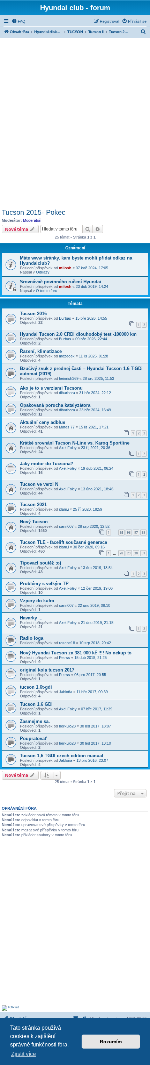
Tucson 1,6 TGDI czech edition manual (61, 755)
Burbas (65, 318)
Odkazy (43, 272)
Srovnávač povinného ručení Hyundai (60, 281)
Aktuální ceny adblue (42, 422)
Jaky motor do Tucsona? (46, 463)
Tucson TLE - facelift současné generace (63, 542)
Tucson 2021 (33, 504)
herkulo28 (67, 726)
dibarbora (67, 393)
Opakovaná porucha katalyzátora (55, 405)
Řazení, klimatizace (41, 351)
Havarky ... (31, 617)
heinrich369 (68, 378)
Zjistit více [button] (23, 1054)
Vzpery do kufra (37, 600)
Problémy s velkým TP (44, 583)
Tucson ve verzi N (39, 484)
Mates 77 (67, 427)
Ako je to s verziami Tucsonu (51, 388)
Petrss (64, 657)
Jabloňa (65, 692)
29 (128, 553)
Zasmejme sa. (35, 721)
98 (143, 532)
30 (136, 553)
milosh (65, 268)
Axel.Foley (68, 448)
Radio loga (31, 638)
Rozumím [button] (111, 1041)
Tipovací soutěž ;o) (40, 563)
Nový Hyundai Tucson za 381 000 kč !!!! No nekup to (76, 652)
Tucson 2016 (33, 313)
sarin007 (66, 526)
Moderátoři (32, 220)
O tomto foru (46, 291)
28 (121, 553)
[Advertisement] (75, 122)
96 (128, 532)
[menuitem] (18, 21)
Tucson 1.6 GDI (36, 704)
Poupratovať (33, 738)
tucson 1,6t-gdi (36, 687)
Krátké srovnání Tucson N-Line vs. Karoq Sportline (74, 443)
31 (143, 553)
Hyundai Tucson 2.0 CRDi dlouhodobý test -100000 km (78, 334)
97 (136, 532)
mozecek (67, 356)
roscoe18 (67, 643)
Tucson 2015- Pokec (33, 212)
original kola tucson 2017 (47, 670)
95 (121, 532)
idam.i (64, 509)
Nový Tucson (34, 521)
